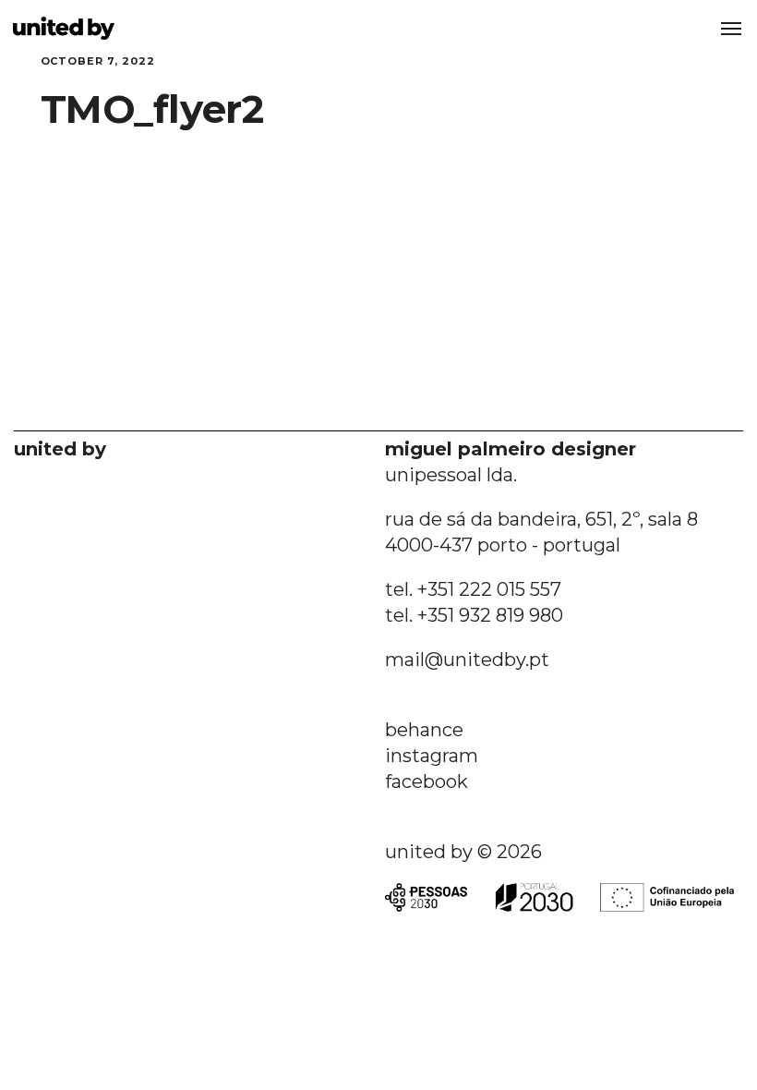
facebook (426, 781)
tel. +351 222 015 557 (473, 589)
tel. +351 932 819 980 (474, 615)
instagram (431, 756)
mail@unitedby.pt (467, 659)
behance (424, 730)
